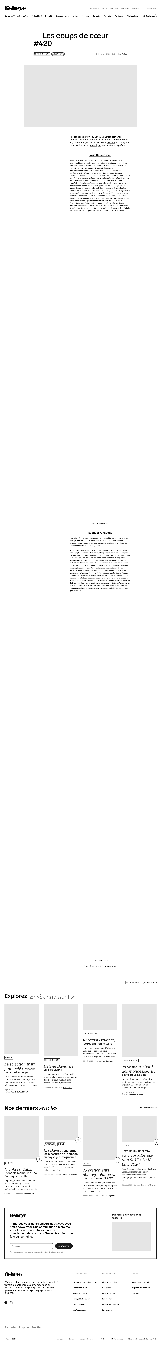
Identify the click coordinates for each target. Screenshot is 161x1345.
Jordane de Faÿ (28, 1194)
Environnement (62, 16)
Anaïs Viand (67, 1087)
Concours (135, 1293)
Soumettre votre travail (110, 8)
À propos (60, 1339)
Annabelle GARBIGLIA (19, 1092)
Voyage (85, 16)
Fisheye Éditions (108, 1293)
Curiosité (96, 16)
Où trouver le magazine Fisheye (85, 1282)
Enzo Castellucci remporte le (138, 1158)
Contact (71, 1339)
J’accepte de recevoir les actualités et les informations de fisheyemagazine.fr (38, 1252)
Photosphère (132, 16)
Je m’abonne (64, 1246)
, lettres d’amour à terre (99, 1041)
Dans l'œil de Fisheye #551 (126, 1215)
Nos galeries (107, 1288)
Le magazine (107, 1310)
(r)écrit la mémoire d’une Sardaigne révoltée (20, 1172)
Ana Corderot (107, 1061)
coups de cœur (81, 137)
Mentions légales (117, 1339)
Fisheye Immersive (109, 1282)
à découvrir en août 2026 (99, 1174)
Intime (75, 16)
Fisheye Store (136, 8)
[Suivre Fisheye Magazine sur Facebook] (5, 1302)
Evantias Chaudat (100, 533)
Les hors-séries (79, 1304)
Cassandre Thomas (69, 1175)
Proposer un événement (141, 1288)
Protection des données (87, 1339)
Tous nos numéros (80, 1293)
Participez (119, 16)
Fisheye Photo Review (81, 1299)
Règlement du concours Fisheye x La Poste (142, 1339)
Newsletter (125, 8)
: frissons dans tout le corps (20, 1068)
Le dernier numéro (80, 1288)
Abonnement (94, 8)
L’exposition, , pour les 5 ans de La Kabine (138, 1070)
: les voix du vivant (58, 1067)
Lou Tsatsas (122, 54)
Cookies (103, 1339)
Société (48, 16)
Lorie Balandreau (100, 155)
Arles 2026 (37, 16)
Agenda (107, 16)
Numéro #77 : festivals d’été (16, 16)
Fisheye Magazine (108, 1196)
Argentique (58, 54)
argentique (95, 145)
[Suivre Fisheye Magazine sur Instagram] (11, 1302)
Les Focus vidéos (79, 1310)
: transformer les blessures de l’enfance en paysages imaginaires (61, 1153)
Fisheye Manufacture (110, 1304)
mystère (111, 143)
